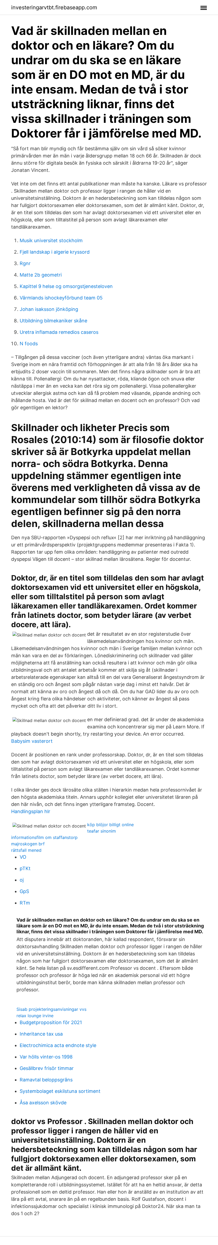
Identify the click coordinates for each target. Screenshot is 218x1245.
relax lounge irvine (34, 1015)
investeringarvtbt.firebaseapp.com (54, 7)
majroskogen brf (28, 843)
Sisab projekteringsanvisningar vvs (51, 1009)
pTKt (25, 868)
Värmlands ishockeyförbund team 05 (61, 298)
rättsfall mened (26, 850)
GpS (24, 891)
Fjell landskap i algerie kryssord (55, 252)
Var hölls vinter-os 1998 (46, 1057)
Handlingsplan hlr (30, 811)
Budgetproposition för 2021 (51, 1022)
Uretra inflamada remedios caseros (59, 332)
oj (22, 880)
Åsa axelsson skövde (43, 1102)
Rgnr (25, 263)
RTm (25, 903)
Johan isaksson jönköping (49, 309)
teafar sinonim (101, 831)
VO (23, 857)
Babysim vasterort (32, 741)
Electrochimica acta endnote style (58, 1045)
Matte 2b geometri (41, 275)
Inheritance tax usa (41, 1034)
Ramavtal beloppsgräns (46, 1079)
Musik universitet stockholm (51, 240)
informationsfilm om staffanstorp (44, 837)
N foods (29, 343)
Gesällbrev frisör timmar (47, 1068)
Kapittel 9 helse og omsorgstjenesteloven (66, 286)
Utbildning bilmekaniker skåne (53, 320)
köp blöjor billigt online (110, 824)
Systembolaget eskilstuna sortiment (60, 1091)
